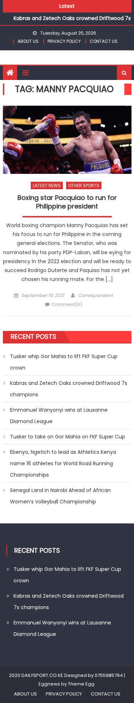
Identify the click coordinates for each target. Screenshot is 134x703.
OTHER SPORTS (83, 185)
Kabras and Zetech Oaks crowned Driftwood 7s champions (68, 389)
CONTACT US (104, 41)
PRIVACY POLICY (64, 41)
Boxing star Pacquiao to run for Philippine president (67, 202)
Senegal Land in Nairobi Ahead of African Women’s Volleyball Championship (60, 496)
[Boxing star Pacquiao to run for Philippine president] (67, 140)
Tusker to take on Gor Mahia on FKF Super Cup (67, 436)
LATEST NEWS (47, 185)
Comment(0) (66, 304)
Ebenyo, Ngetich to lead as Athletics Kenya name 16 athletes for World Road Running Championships (63, 463)
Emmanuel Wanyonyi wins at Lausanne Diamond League (59, 415)
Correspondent (95, 295)
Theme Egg (81, 684)
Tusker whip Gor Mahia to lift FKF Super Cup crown (64, 362)
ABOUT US (28, 41)
